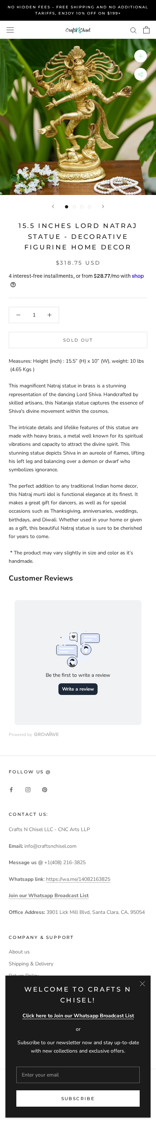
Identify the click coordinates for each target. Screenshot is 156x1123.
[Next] (103, 206)
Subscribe (78, 1098)
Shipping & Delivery (31, 963)
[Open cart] (146, 29)
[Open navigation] (10, 29)
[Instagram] (27, 789)
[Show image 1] (66, 206)
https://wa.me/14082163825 (78, 879)
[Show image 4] (89, 206)
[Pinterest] (44, 789)
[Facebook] (11, 789)
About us (19, 951)
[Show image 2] (74, 206)
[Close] (142, 983)
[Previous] (53, 206)
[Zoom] (140, 56)
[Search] (133, 30)
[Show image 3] (81, 206)
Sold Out (78, 340)
